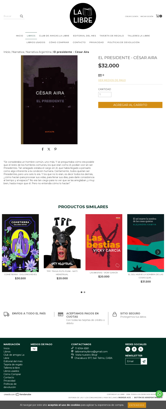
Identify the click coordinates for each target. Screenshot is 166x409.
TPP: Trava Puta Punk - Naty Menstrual (62, 273)
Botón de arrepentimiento (148, 398)
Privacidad (96, 42)
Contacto (79, 42)
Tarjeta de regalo (112, 35)
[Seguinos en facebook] (134, 349)
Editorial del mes (84, 35)
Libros (31, 35)
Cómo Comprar (59, 42)
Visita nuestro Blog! (86, 354)
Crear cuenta (131, 16)
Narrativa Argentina (38, 52)
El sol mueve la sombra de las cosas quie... (145, 276)
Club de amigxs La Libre (54, 35)
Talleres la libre (139, 35)
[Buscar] (21, 16)
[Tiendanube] (18, 395)
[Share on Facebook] (42, 149)
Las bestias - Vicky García (104, 272)
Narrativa (18, 52)
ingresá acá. (124, 398)
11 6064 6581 (82, 348)
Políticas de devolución (124, 42)
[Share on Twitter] (48, 149)
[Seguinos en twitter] (140, 349)
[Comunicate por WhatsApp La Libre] (159, 394)
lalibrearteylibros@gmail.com (91, 351)
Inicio (19, 35)
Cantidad (104, 89)
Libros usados (36, 42)
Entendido (136, 405)
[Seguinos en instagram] (127, 349)
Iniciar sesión (146, 16)
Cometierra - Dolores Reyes (20, 274)
